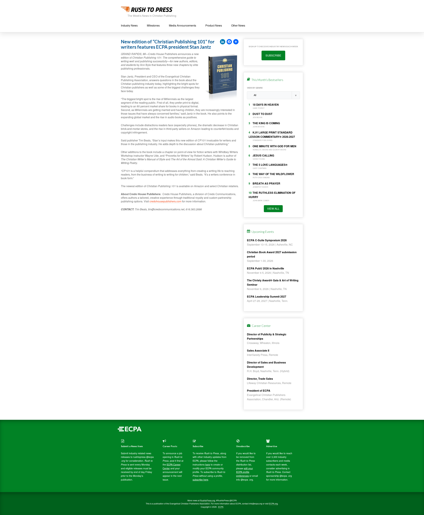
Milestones (153, 25)
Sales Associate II (258, 350)
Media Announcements (182, 25)
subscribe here (200, 479)
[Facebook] (229, 42)
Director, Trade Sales (260, 379)
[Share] (236, 42)
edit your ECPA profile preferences (244, 472)
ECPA (220, 506)
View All (273, 208)
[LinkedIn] (222, 42)
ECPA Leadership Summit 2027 (266, 296)
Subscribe (273, 55)
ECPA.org (273, 503)
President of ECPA (258, 390)
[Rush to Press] (146, 10)
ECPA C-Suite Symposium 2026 (267, 240)
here (207, 464)
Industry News (129, 25)
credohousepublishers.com (165, 201)
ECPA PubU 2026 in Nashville (265, 268)
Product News (213, 25)
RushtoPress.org (207, 500)
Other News (238, 25)
